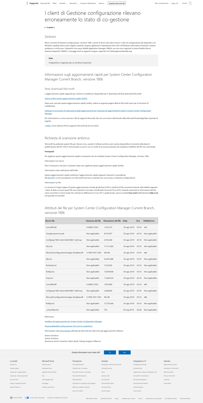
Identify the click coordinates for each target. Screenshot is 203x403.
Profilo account (46, 364)
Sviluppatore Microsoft (139, 364)
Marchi (140, 398)
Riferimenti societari (92, 398)
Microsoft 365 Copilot (108, 383)
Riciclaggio (45, 383)
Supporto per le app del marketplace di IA (145, 372)
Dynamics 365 (105, 376)
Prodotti (62, 3)
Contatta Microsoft (106, 398)
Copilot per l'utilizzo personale (19, 376)
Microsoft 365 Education (79, 376)
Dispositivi (73, 3)
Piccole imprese (106, 391)
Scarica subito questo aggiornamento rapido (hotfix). (66, 98)
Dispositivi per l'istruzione (79, 368)
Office (55, 3)
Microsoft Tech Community (141, 376)
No (124, 352)
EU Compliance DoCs (171, 398)
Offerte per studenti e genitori (81, 387)
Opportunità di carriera (170, 364)
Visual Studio (137, 391)
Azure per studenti (77, 391)
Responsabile (50, 326)
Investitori (167, 379)
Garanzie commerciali (48, 387)
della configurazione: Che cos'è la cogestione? (74, 326)
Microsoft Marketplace (139, 379)
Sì (110, 352)
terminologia (65, 331)
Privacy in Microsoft (169, 376)
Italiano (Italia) (18, 397)
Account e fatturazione (88, 3)
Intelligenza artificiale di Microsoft (111, 364)
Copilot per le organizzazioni (18, 372)
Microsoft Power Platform (140, 383)
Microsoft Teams (106, 387)
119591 (48, 125)
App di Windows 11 (15, 387)
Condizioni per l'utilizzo (128, 398)
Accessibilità (167, 383)
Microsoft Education (78, 364)
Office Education (77, 379)
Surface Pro (13, 364)
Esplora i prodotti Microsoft (18, 383)
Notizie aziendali (168, 372)
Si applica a (50, 27)
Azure (103, 372)
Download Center (47, 368)
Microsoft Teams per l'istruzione (81, 372)
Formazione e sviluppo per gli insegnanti (84, 383)
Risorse (101, 3)
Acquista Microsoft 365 (117, 3)
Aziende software (138, 387)
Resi (43, 376)
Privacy (117, 398)
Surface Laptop (14, 368)
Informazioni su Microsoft (171, 368)
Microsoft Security (107, 368)
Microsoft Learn (137, 368)
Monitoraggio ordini (47, 379)
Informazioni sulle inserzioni (154, 398)
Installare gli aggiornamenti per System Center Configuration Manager (73, 321)
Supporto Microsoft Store (49, 372)
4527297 (51, 178)
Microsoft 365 (45, 3)
